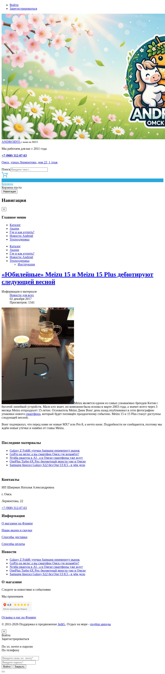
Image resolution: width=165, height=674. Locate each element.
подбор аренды (100, 624)
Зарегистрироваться (23, 8)
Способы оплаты (13, 544)
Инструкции (26, 264)
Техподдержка (19, 239)
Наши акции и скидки (17, 530)
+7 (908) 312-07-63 (14, 155)
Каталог (15, 225)
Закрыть (19, 666)
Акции (14, 228)
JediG (61, 624)
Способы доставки (14, 537)
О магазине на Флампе (17, 523)
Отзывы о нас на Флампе (19, 617)
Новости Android (21, 235)
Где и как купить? (22, 232)
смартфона (33, 414)
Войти (14, 5)
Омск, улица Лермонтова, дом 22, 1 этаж (30, 162)
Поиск (6, 169)
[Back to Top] (3, 671)
